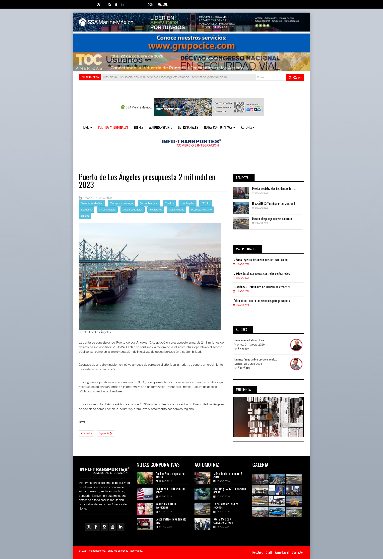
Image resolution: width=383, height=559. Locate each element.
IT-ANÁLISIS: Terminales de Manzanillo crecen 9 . (262, 287)
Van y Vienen (244, 368)
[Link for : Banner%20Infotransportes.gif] (191, 43)
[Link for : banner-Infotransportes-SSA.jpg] (191, 22)
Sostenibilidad (176, 209)
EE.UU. (205, 203)
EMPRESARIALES (188, 127)
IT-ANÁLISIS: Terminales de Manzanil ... (275, 203)
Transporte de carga (121, 203)
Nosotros (257, 552)
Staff (269, 552)
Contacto (297, 552)
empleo (85, 215)
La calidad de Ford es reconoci (225, 506)
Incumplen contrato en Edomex (249, 340)
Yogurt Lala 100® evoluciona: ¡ (166, 506)
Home (86, 127)
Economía (86, 209)
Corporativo (244, 349)
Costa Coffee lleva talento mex (171, 521)
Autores (246, 127)
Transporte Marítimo (92, 203)
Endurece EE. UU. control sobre (170, 491)
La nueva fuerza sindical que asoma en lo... (255, 359)
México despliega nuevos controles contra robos (261, 273)
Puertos (169, 203)
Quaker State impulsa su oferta (170, 475)
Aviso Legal (282, 552)
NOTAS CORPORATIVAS (218, 127)
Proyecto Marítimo (201, 209)
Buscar (297, 77)
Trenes (138, 127)
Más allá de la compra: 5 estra (228, 475)
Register (163, 5)
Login (150, 5)
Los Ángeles (187, 203)
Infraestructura (107, 209)
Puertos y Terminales (113, 127)
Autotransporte (160, 127)
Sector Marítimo (149, 203)
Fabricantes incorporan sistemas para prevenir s (261, 301)
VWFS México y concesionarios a (223, 521)
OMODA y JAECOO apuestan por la (229, 491)
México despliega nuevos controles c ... (275, 219)
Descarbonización (132, 209)
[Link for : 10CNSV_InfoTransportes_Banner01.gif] (191, 61)
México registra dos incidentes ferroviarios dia (260, 260)
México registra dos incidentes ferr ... (274, 188)
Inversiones (156, 209)
